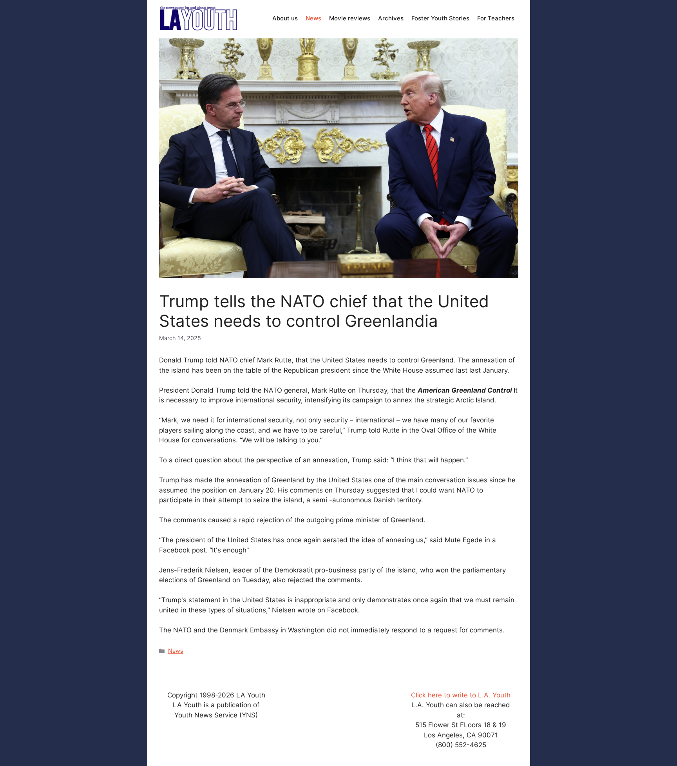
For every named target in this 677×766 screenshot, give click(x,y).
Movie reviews (349, 18)
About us (285, 18)
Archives (391, 18)
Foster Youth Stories (440, 18)
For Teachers (495, 18)
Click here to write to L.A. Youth (460, 695)
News (313, 18)
